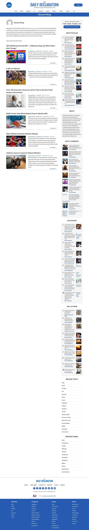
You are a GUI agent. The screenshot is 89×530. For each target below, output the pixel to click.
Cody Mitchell (68, 322)
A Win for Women (13, 69)
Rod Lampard (68, 42)
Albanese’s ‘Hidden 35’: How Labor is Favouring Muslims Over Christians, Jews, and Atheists (70, 87)
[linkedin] (49, 488)
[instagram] (43, 488)
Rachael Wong (31, 51)
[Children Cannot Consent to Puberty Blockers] (16, 156)
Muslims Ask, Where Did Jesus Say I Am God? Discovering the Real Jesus (74, 174)
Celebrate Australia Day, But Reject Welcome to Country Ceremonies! (70, 334)
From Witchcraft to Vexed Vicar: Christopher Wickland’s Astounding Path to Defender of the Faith (70, 236)
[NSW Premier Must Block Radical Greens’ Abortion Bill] (16, 116)
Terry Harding (68, 91)
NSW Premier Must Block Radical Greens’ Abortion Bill (27, 113)
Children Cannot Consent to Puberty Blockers (23, 153)
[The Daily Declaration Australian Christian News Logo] (44, 3)
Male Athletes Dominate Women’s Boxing (22, 134)
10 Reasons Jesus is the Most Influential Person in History (70, 347)
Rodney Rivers (68, 337)
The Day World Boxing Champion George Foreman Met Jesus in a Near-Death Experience (70, 286)
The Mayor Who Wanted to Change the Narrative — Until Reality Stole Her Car (70, 101)
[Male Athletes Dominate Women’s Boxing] (16, 136)
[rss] (52, 488)
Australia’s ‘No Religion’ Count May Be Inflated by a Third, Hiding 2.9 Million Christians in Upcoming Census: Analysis (74, 197)
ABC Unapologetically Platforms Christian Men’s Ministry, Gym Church (69, 39)
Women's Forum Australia (33, 28)
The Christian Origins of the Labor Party (70, 358)
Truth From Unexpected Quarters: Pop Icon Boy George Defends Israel (70, 260)
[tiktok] (37, 488)
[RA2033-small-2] (47, 496)
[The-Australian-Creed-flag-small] (35, 496)
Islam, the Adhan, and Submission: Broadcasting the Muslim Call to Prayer (70, 81)
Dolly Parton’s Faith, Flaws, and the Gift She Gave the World (69, 95)
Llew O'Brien (68, 64)
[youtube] (46, 488)
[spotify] (55, 488)
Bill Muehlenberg (69, 84)
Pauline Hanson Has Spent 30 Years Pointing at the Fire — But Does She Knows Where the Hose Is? (75, 181)
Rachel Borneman (69, 331)
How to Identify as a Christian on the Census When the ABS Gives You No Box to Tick (75, 167)
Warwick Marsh (69, 366)
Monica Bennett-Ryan (69, 315)
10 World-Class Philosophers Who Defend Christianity (69, 319)
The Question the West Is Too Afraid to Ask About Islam (70, 67)
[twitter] (40, 488)
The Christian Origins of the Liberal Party (70, 370)
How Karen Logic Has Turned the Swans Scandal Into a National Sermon (70, 46)
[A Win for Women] (16, 71)
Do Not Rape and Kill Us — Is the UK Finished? (75, 211)
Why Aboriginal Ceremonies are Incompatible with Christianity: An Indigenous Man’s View (69, 327)
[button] (73, 11)
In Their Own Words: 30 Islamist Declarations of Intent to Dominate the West (75, 146)
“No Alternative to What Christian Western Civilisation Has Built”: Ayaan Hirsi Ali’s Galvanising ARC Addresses (70, 296)
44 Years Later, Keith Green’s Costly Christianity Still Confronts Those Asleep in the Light (75, 188)
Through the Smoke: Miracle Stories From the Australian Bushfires (70, 340)
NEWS (43, 95)
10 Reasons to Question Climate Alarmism (70, 364)
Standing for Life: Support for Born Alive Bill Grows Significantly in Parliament (70, 74)
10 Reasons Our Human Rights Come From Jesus (70, 352)
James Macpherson (70, 49)
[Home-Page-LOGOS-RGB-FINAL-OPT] (9, 5)
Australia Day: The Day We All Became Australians (69, 312)
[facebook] (34, 488)
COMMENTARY (45, 51)
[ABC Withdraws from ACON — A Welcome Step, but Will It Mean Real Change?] (16, 51)
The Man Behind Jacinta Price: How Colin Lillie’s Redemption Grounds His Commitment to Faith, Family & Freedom (70, 227)
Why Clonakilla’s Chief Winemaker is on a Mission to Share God (69, 274)
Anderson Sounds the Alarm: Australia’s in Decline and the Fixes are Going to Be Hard (70, 52)
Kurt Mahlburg (69, 270)
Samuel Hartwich (69, 77)
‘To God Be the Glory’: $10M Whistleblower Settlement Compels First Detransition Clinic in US (70, 266)
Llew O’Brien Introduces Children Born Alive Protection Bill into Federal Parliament (70, 60)
